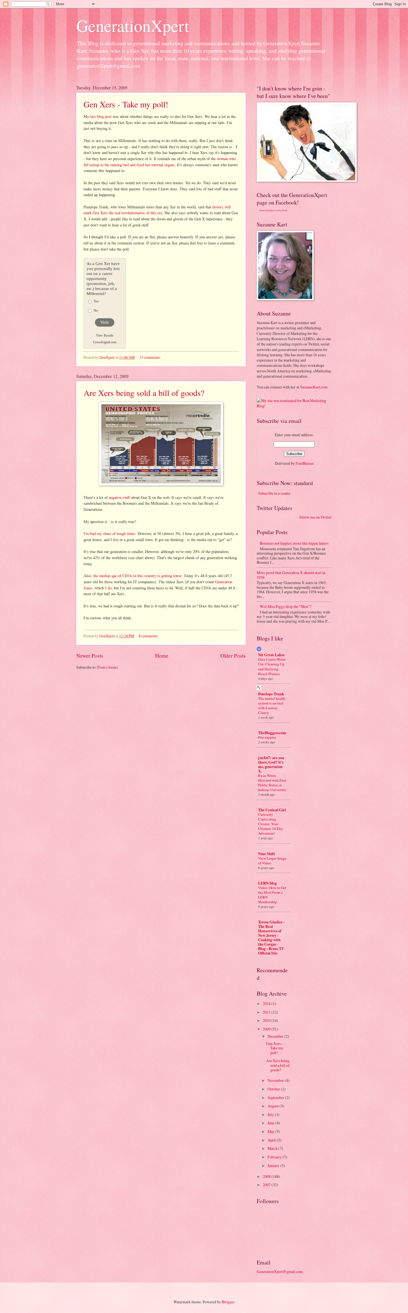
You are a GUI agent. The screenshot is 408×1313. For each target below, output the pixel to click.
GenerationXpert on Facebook (273, 210)
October (274, 1089)
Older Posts (233, 655)
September (276, 1097)
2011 (267, 1012)
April (272, 1140)
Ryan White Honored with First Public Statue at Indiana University (272, 782)
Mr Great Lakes (271, 655)
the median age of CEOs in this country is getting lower (137, 575)
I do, (109, 587)
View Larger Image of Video (272, 860)
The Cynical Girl (272, 810)
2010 (267, 1020)
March (273, 1148)
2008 (267, 1176)
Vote (104, 322)
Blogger (228, 1301)
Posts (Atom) (107, 667)
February (275, 1157)
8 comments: (149, 635)
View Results (105, 335)
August (273, 1106)
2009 (267, 1029)
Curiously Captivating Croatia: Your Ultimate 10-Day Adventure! (270, 824)
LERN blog (267, 883)
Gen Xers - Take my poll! (126, 104)
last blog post (101, 116)
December (276, 1036)
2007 (267, 1184)
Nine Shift (266, 854)
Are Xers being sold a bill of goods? (144, 392)
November (276, 1080)
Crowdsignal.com (104, 342)
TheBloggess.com (272, 733)
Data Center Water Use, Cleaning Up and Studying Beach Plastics (271, 666)
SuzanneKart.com (314, 387)
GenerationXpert (132, 25)
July (271, 1114)
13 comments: (150, 357)
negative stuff (120, 497)
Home (161, 655)
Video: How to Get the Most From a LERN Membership (272, 894)
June (271, 1122)
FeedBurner (305, 463)
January (274, 1165)
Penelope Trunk (271, 694)
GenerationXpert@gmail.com (280, 1271)
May (271, 1131)
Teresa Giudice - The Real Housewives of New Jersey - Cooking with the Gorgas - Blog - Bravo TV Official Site (271, 937)
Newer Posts (89, 655)
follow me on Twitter (315, 517)
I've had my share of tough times (109, 533)
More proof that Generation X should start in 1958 (291, 575)
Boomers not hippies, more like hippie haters (294, 543)
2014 (267, 1003)
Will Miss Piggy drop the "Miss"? (285, 606)
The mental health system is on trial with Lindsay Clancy (271, 705)
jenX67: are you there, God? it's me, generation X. (271, 764)
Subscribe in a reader (274, 493)
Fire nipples (267, 737)
